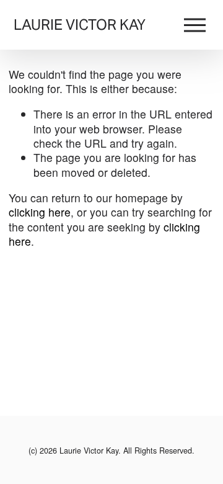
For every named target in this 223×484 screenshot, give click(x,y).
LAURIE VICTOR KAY (80, 25)
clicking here (40, 212)
